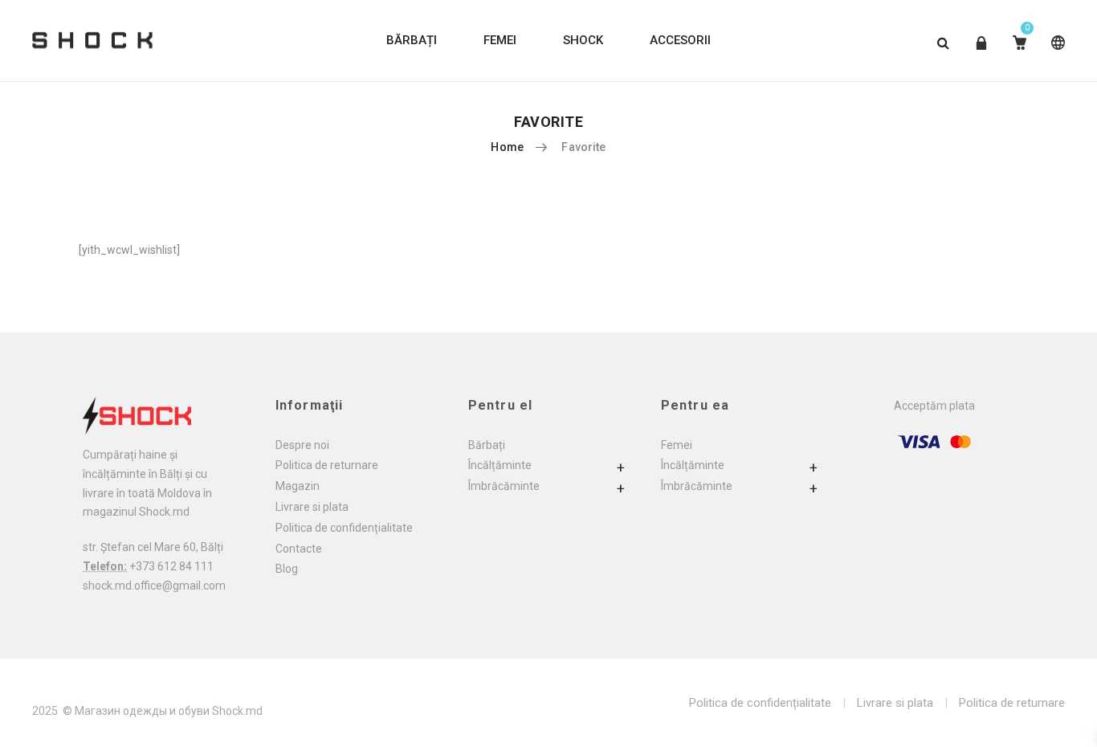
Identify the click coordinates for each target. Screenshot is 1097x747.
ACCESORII (680, 40)
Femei (676, 445)
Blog (286, 568)
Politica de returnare (326, 465)
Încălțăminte (500, 465)
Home (507, 147)
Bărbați (486, 445)
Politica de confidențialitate (344, 527)
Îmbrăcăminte (504, 486)
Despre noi (302, 445)
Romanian (1055, 55)
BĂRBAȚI (411, 40)
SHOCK (583, 40)
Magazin (297, 486)
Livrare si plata (312, 506)
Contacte (298, 548)
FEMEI (499, 40)
